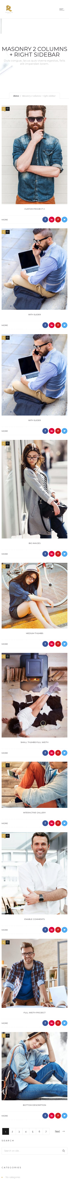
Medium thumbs (34, 633)
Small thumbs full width (34, 742)
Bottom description (34, 1105)
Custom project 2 (34, 209)
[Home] (9, 14)
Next (57, 1131)
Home (16, 96)
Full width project (35, 1012)
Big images (34, 543)
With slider (34, 314)
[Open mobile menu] (62, 9)
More (5, 219)
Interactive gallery (34, 812)
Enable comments (34, 919)
